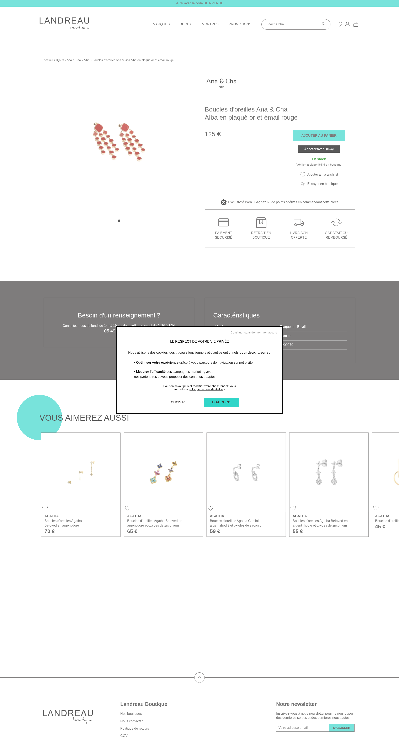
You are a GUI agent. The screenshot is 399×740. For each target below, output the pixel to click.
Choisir (178, 402)
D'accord (221, 402)
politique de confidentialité (206, 389)
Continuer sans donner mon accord (254, 332)
